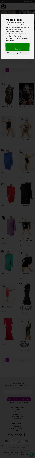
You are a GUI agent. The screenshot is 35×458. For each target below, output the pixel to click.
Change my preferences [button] (17, 53)
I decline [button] (17, 49)
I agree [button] (17, 45)
